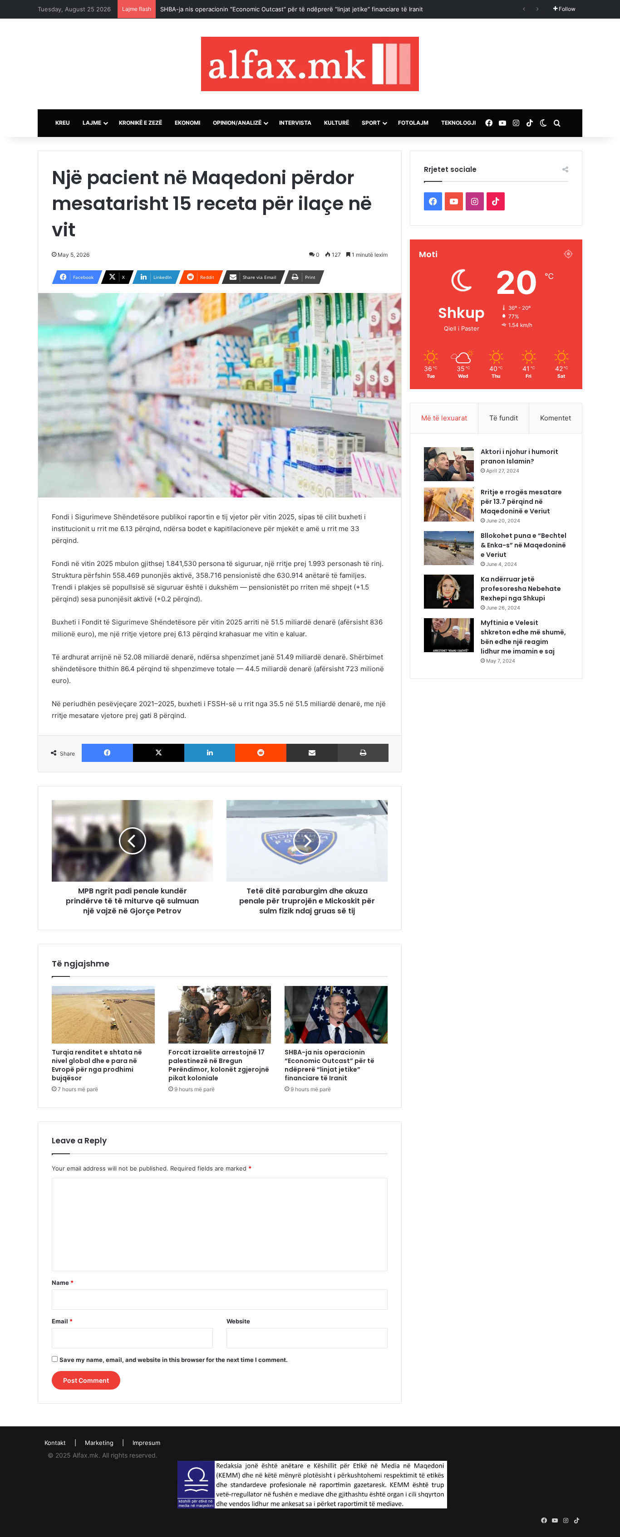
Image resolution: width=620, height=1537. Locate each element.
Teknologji (458, 122)
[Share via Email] (312, 753)
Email (62, 1321)
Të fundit (503, 418)
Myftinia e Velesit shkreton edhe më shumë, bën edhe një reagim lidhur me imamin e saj (523, 637)
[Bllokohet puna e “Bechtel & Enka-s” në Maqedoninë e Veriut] (449, 548)
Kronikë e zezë (140, 122)
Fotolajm (413, 122)
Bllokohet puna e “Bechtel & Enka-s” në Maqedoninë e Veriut (523, 545)
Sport (371, 122)
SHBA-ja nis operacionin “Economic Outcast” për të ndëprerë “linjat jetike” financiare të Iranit (291, 9)
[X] (158, 753)
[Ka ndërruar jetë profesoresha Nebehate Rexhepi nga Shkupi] (449, 592)
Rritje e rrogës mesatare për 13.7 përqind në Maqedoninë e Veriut (521, 502)
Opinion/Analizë (237, 122)
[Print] (363, 753)
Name (63, 1282)
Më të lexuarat (444, 418)
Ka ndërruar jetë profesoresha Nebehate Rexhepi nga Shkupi (521, 589)
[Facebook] (107, 753)
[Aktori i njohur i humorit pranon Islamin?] (449, 464)
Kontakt (55, 1442)
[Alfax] (310, 64)
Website (238, 1321)
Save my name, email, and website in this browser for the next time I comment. (173, 1359)
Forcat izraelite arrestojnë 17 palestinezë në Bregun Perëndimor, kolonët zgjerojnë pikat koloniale (218, 1065)
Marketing (99, 1442)
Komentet (555, 418)
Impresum (146, 1442)
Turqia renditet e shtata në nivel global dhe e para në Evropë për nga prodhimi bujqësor (97, 1065)
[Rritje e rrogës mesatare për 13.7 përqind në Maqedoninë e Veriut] (449, 505)
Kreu (62, 122)
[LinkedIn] (209, 753)
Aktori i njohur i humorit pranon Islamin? (519, 456)
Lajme (92, 122)
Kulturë (336, 122)
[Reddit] (260, 753)
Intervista (295, 122)
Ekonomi (187, 122)
